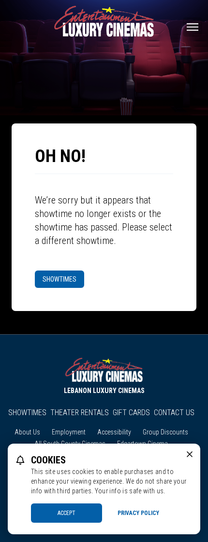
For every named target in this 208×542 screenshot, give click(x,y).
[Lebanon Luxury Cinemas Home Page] (104, 21)
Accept (66, 513)
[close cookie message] (189, 454)
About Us (27, 432)
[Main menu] (192, 27)
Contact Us (174, 412)
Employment (69, 432)
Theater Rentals (79, 412)
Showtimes (59, 279)
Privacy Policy (138, 513)
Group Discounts (165, 432)
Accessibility (114, 432)
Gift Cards (131, 412)
